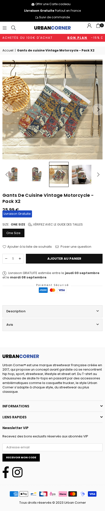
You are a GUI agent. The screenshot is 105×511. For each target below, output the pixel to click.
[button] (98, 27)
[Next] (98, 109)
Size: (42, 224)
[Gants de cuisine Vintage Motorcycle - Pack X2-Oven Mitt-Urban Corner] (13, 174)
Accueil (7, 50)
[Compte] (89, 27)
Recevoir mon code (21, 457)
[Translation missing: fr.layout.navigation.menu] (4, 27)
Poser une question (75, 247)
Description (15, 311)
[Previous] (7, 109)
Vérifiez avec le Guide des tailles (57, 224)
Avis (9, 324)
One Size (13, 233)
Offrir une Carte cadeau (53, 4)
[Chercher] (13, 27)
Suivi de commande (54, 17)
